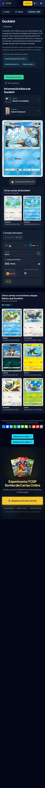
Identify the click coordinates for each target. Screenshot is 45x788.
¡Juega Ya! (27, 3)
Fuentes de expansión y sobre (16, 59)
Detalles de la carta (12, 64)
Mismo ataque (28, 64)
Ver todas (6, 305)
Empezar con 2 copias (21, 442)
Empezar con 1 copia (21, 436)
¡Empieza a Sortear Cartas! (24, 500)
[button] (35, 3)
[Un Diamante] (8, 281)
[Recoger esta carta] (14, 77)
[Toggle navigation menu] (41, 3)
